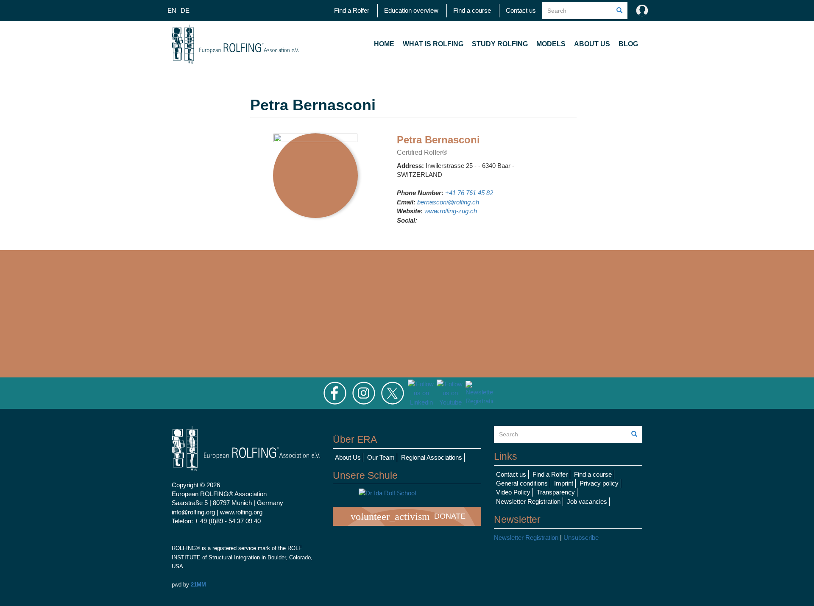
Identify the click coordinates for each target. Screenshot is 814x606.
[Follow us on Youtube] (450, 392)
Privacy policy (599, 483)
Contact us (521, 10)
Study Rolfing (500, 43)
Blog (628, 43)
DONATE (408, 516)
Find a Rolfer (351, 10)
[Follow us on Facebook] (334, 392)
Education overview (411, 10)
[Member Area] (640, 11)
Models (551, 43)
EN (171, 10)
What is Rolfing (433, 43)
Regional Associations (431, 457)
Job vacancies (587, 501)
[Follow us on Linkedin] (421, 392)
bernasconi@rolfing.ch (448, 202)
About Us (592, 43)
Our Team (381, 457)
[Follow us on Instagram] (363, 392)
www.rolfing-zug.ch (450, 211)
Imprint (563, 483)
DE (185, 10)
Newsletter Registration (528, 501)
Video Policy (513, 492)
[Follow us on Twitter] (392, 392)
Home (384, 43)
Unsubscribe (581, 537)
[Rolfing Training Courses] (407, 493)
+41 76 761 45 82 (469, 192)
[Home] (235, 44)
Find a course (472, 10)
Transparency (556, 492)
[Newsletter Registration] (479, 392)
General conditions (522, 483)
